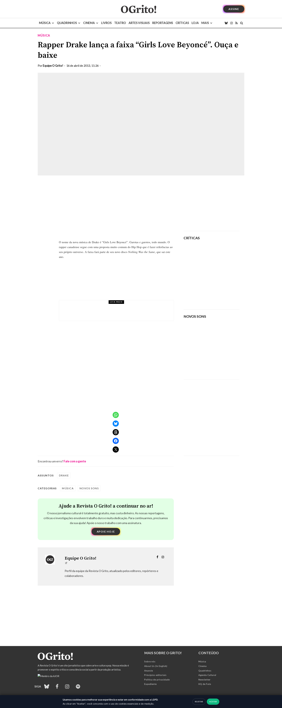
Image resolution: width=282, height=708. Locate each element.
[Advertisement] (211, 203)
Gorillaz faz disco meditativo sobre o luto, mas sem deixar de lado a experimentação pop (220, 273)
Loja (195, 23)
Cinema (89, 23)
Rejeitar (199, 701)
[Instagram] (231, 23)
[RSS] (236, 23)
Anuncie (148, 670)
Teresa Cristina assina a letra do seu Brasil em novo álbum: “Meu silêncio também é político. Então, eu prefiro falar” (126, 313)
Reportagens (162, 23)
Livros (106, 23)
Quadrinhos (67, 23)
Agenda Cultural (207, 675)
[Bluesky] (226, 23)
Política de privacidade (157, 679)
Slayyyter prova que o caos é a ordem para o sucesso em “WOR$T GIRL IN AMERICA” (221, 252)
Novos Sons (89, 488)
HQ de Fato (204, 684)
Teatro (120, 23)
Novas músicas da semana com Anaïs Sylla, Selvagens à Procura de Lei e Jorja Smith (207, 366)
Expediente (150, 684)
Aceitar (213, 701)
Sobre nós (149, 661)
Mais (205, 23)
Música (45, 23)
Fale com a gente (75, 461)
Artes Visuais (139, 23)
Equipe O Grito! (53, 65)
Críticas (182, 23)
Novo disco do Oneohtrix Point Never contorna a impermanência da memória (222, 296)
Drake (64, 475)
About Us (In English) (155, 666)
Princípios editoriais (155, 675)
